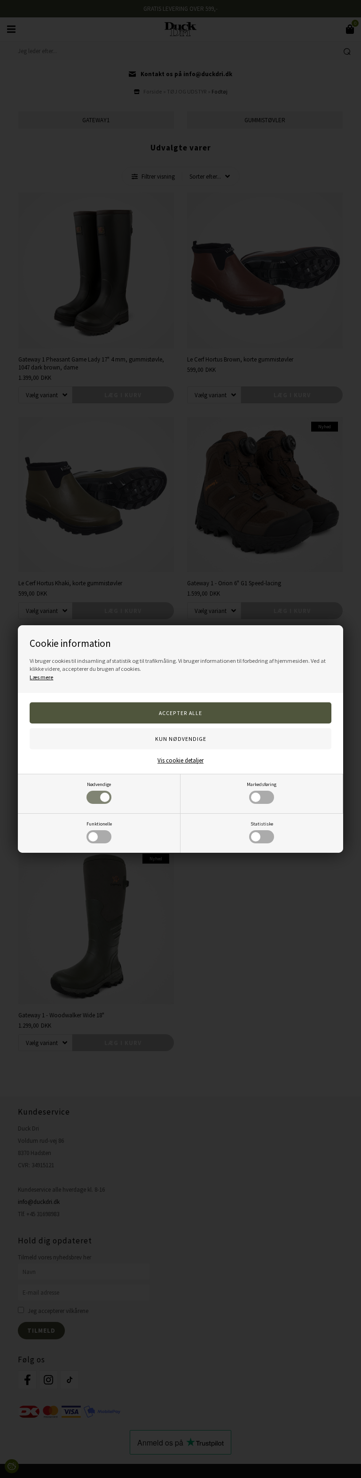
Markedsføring (261, 784)
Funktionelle (99, 824)
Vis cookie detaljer (180, 760)
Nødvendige (99, 784)
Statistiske (262, 824)
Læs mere (41, 677)
